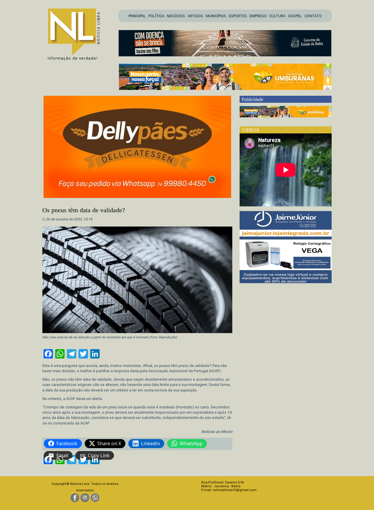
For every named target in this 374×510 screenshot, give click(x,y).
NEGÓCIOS (176, 15)
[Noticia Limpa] (76, 32)
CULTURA (277, 15)
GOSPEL (295, 15)
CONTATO (313, 15)
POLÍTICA (156, 15)
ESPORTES (238, 15)
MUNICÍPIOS (216, 15)
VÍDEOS (250, 130)
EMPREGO (258, 15)
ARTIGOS (195, 15)
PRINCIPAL (137, 15)
